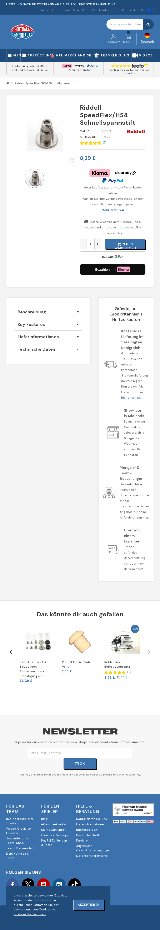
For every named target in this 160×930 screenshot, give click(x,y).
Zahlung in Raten (79, 70)
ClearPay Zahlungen (55, 835)
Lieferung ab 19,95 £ (30, 66)
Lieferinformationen (90, 824)
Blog (44, 819)
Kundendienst (50, 10)
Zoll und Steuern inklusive (30, 70)
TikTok (74, 884)
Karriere (82, 840)
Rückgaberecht (87, 830)
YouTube (43, 884)
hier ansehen (130, 397)
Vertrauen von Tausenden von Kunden (130, 71)
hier (145, 517)
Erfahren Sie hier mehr (30, 914)
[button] (93, 143)
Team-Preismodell (19, 848)
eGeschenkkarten (102, 10)
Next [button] (149, 652)
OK (82, 763)
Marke (84, 131)
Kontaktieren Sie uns (91, 819)
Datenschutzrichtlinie (92, 856)
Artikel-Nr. (88, 136)
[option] (38, 653)
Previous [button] (10, 652)
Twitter (28, 884)
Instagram (59, 884)
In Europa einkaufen (132, 10)
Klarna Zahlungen (53, 830)
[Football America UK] (22, 32)
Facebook (12, 884)
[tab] (48, 312)
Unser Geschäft (74, 10)
